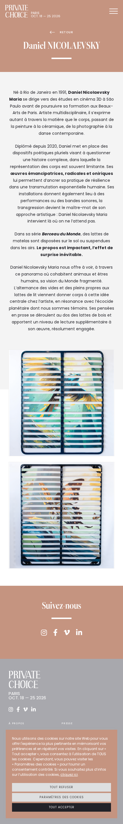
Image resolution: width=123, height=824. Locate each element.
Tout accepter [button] (61, 807)
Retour (66, 32)
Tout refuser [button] (61, 787)
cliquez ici (69, 774)
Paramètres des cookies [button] (61, 797)
